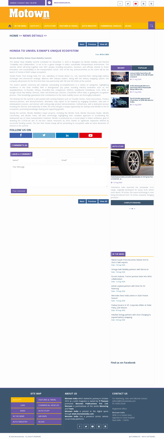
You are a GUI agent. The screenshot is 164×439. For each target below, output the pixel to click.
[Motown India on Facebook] (120, 3)
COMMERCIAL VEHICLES (111, 26)
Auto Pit (17, 400)
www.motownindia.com (83, 414)
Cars (22, 405)
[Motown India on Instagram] (143, 3)
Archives (42, 416)
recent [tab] (121, 68)
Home (14, 35)
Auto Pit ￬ (35, 26)
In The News (118, 254)
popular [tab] (142, 68)
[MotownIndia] (31, 14)
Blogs (128, 26)
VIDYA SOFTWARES (148, 437)
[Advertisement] (108, 14)
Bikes (22, 411)
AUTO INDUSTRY (89, 26)
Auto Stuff (50, 26)
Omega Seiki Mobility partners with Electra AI (129, 269)
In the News (20, 26)
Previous (92, 44)
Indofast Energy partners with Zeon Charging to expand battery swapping (131, 315)
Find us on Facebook (123, 362)
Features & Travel (69, 26)
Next (82, 44)
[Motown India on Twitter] (128, 3)
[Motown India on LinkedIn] (151, 3)
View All (103, 44)
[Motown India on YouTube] (135, 3)
